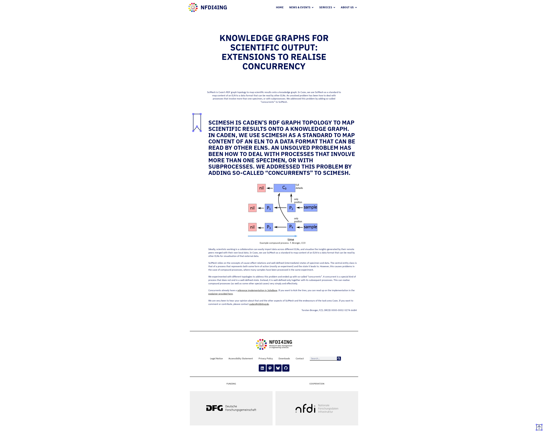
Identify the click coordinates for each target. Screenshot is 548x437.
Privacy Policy (266, 358)
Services (325, 7)
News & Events (299, 7)
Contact (300, 358)
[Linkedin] (262, 368)
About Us (347, 7)
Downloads (284, 358)
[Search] (339, 359)
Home (280, 7)
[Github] (285, 368)
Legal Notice (216, 358)
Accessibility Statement (240, 358)
